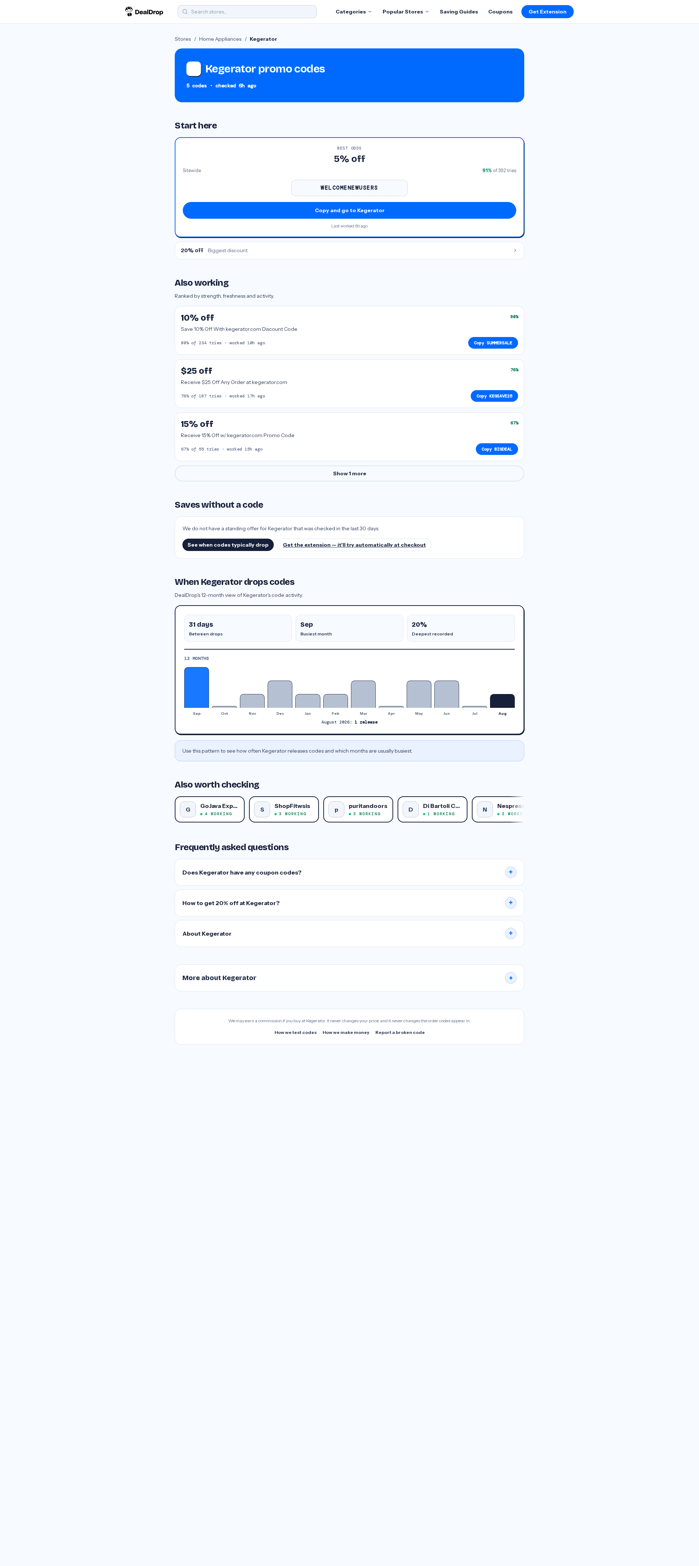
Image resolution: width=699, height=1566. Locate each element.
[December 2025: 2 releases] (280, 694)
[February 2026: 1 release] (335, 700)
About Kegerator (347, 933)
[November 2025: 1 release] (252, 700)
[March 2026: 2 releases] (363, 694)
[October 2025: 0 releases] (224, 706)
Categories (351, 11)
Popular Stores (403, 11)
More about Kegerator (347, 978)
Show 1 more (349, 473)
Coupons (500, 11)
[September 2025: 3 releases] (196, 687)
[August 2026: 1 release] (502, 700)
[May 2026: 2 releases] (419, 694)
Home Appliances (220, 39)
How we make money (346, 1032)
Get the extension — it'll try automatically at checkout (354, 545)
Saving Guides (459, 11)
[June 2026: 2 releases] (446, 694)
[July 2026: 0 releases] (474, 706)
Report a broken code (400, 1032)
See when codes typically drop (228, 545)
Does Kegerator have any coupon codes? (347, 872)
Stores (183, 39)
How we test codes (296, 1032)
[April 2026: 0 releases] (391, 706)
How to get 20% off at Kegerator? (347, 903)
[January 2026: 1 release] (307, 700)
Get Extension (547, 11)
